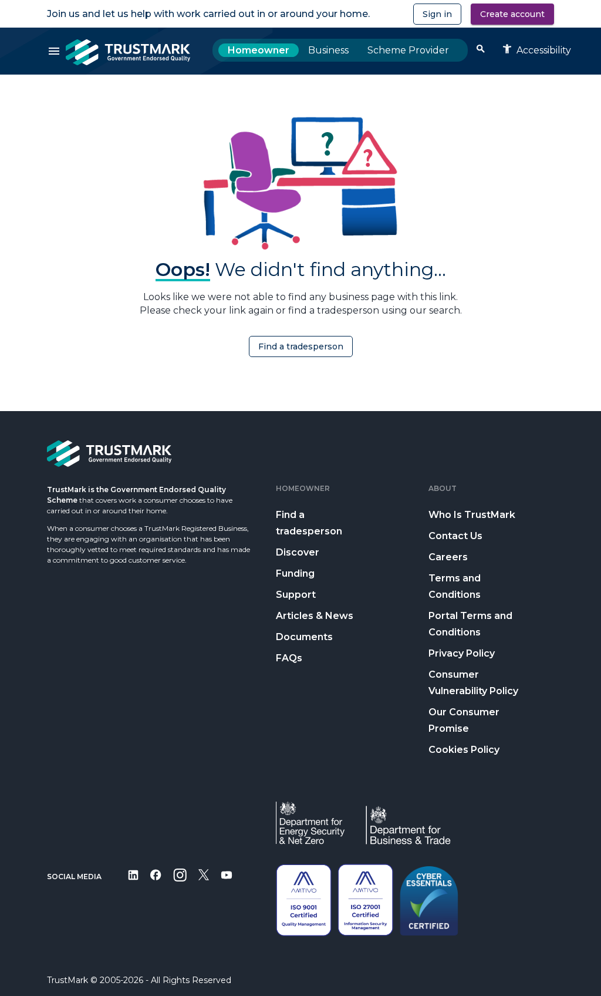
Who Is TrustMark (471, 514)
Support (296, 594)
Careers (448, 557)
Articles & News (314, 615)
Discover (297, 552)
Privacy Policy (461, 653)
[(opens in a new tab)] (133, 883)
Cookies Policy (463, 749)
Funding (295, 573)
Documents (304, 636)
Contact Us (455, 535)
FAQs (289, 658)
